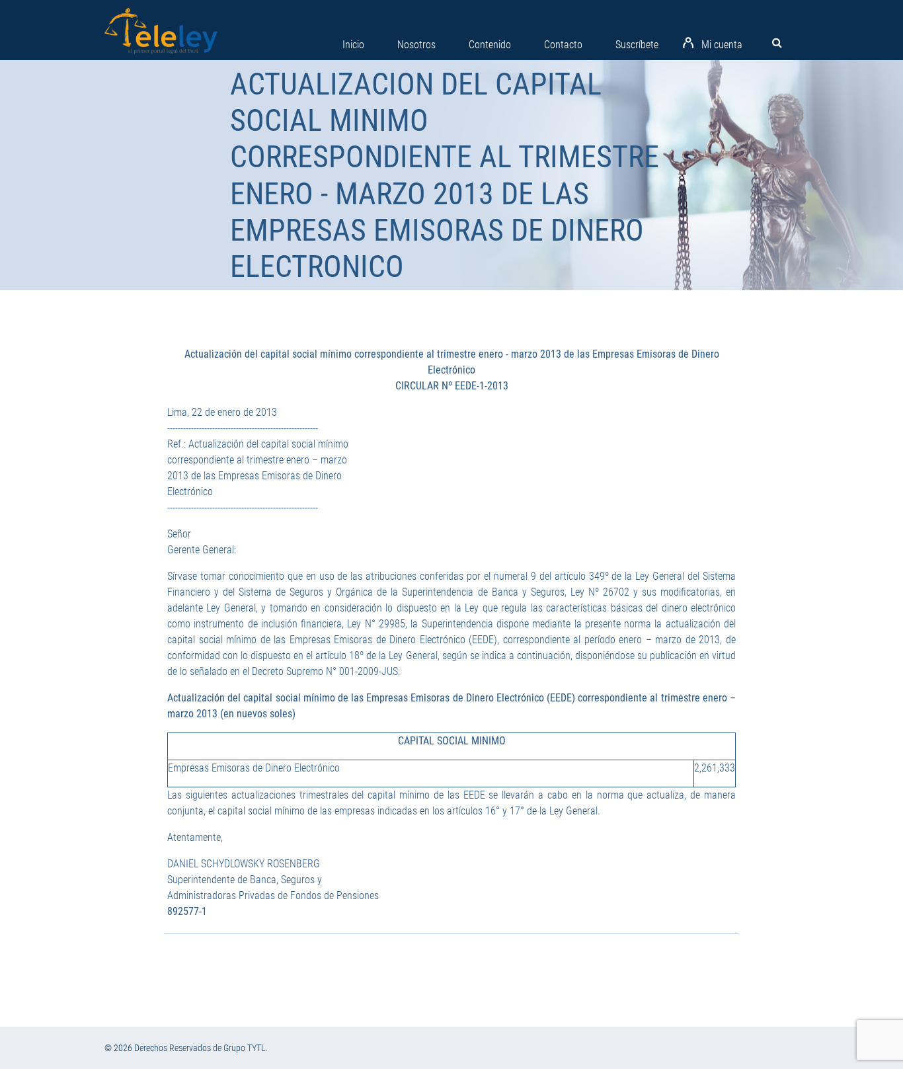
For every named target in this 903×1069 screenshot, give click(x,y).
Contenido (490, 44)
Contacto (563, 44)
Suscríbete (636, 44)
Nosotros (416, 44)
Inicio (353, 44)
